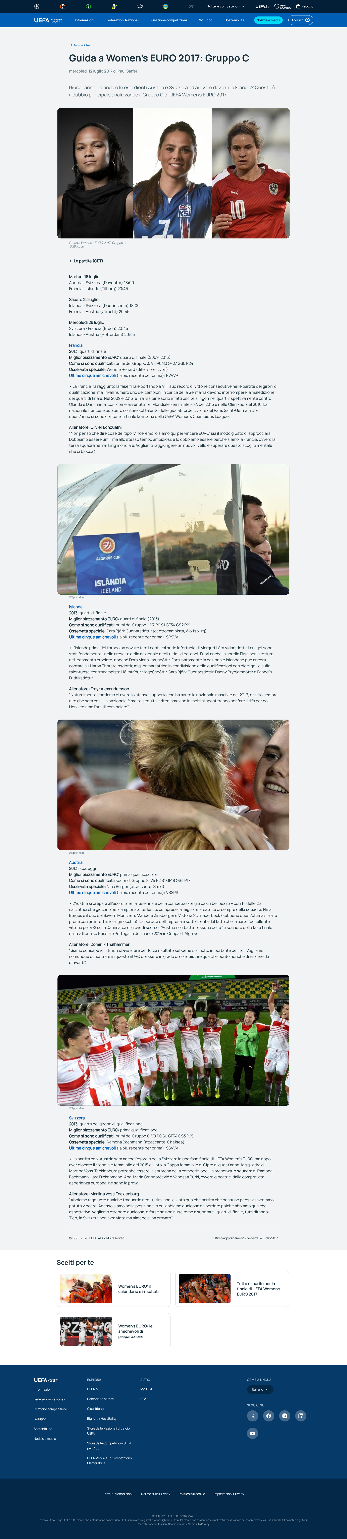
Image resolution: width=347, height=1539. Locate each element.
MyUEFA (146, 1389)
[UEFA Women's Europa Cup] (114, 6)
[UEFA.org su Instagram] (284, 1420)
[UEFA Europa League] (62, 6)
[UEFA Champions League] (37, 6)
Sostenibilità (43, 1429)
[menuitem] (85, 20)
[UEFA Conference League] (88, 6)
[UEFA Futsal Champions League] (191, 6)
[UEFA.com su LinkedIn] (300, 1420)
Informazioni (43, 1389)
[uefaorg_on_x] (252, 1420)
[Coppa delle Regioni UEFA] (165, 6)
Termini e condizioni (118, 1494)
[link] (84, 20)
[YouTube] (252, 1438)
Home (48, 20)
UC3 (143, 1399)
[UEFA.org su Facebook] (268, 1420)
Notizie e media (45, 1438)
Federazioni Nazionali (49, 1399)
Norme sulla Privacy (155, 1494)
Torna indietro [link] (82, 45)
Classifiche (95, 1408)
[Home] (46, 1380)
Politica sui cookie (192, 1494)
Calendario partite (100, 1399)
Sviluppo (40, 1419)
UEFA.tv (92, 1389)
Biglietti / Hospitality (101, 1418)
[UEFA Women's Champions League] (140, 6)
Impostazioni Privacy (229, 1494)
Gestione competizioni (50, 1409)
